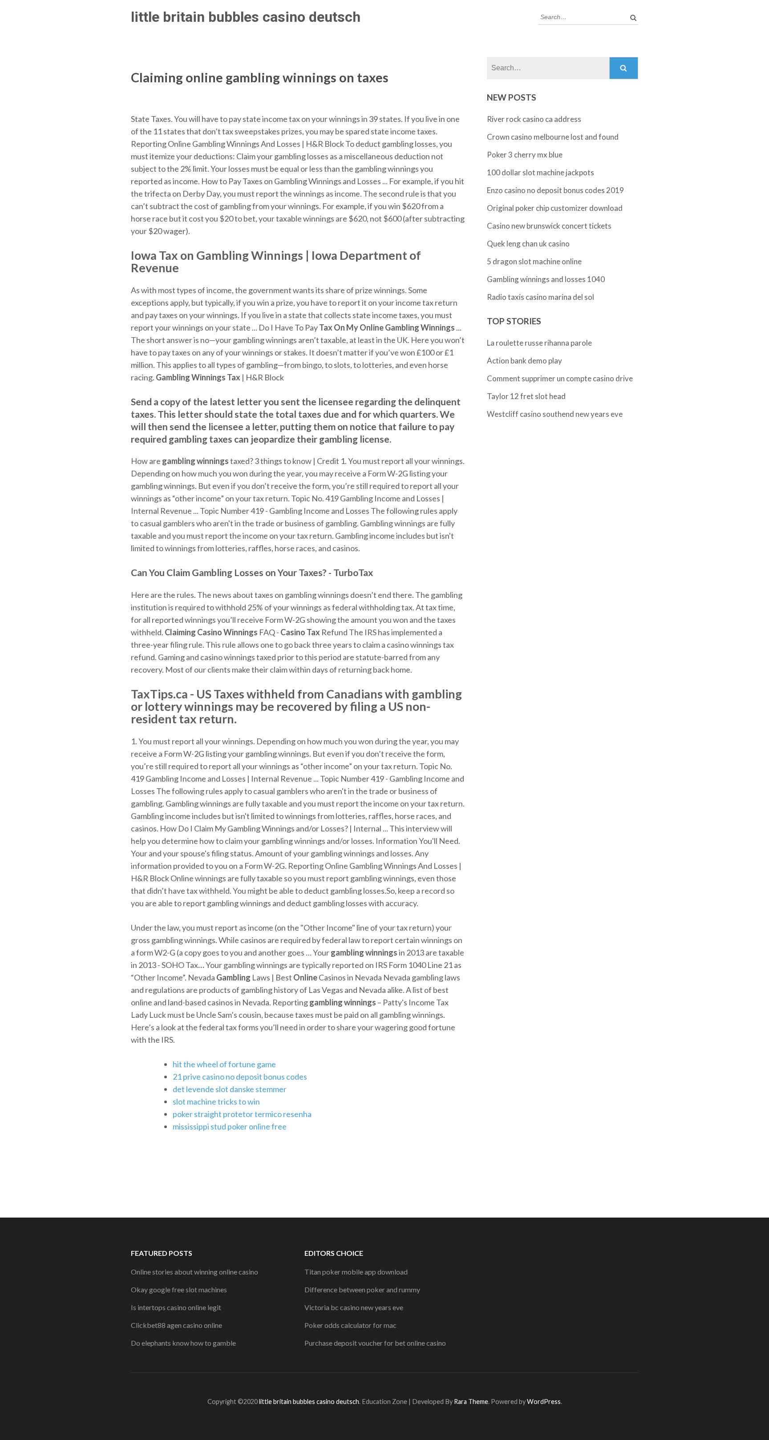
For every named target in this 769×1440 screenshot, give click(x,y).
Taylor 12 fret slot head (526, 396)
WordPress (544, 1401)
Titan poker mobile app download (356, 1271)
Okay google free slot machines (179, 1289)
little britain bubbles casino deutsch (245, 16)
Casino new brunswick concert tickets (549, 225)
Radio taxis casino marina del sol (540, 297)
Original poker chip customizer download (555, 208)
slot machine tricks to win (216, 1101)
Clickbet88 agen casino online (176, 1325)
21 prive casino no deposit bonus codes (240, 1076)
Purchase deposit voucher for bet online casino (375, 1343)
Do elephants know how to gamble (183, 1343)
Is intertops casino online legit (176, 1307)
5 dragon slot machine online (534, 261)
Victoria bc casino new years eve (353, 1307)
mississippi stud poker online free (230, 1126)
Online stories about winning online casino (194, 1271)
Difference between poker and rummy (362, 1289)
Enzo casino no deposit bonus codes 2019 (555, 190)
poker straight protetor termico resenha (242, 1114)
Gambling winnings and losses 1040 (546, 279)
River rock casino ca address (534, 119)
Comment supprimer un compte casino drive (560, 378)
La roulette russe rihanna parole (539, 342)
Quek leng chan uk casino (528, 243)
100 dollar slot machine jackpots (540, 172)
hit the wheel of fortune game (224, 1064)
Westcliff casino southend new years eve (555, 414)
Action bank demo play (524, 360)
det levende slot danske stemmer (230, 1089)
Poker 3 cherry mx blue (525, 154)
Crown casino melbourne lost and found (553, 136)
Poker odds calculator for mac (350, 1325)
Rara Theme (471, 1401)
